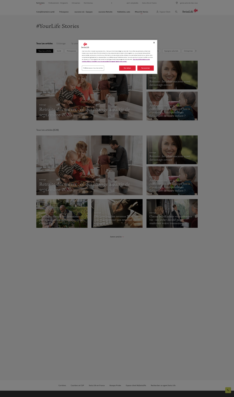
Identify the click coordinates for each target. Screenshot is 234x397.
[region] (117, 57)
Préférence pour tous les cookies (93, 68)
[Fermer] (154, 42)
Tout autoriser (145, 68)
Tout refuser (127, 68)
